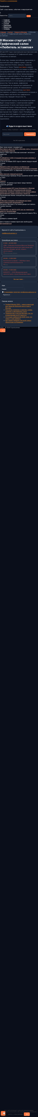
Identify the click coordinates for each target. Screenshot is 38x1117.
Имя (3, 285)
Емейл (4, 289)
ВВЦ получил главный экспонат (11, 174)
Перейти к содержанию (8, 1)
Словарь (7, 29)
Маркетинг (8, 27)
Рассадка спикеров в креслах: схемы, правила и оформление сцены (19, 310)
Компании (7, 25)
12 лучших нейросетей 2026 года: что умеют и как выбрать (18, 318)
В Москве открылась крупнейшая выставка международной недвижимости (15, 201)
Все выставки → (19, 279)
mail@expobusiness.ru (9, 233)
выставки (26, 90)
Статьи (6, 23)
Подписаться (30, 134)
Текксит (3, 181)
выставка (22, 67)
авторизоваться (5, 223)
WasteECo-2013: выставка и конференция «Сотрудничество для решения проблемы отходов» (18, 167)
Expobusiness (4, 6)
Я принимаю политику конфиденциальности (20, 292)
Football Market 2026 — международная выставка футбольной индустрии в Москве (19, 306)
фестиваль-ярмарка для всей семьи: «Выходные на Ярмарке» (18, 321)
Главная (7, 20)
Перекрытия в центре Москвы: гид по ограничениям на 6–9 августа (19, 314)
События (7, 22)
